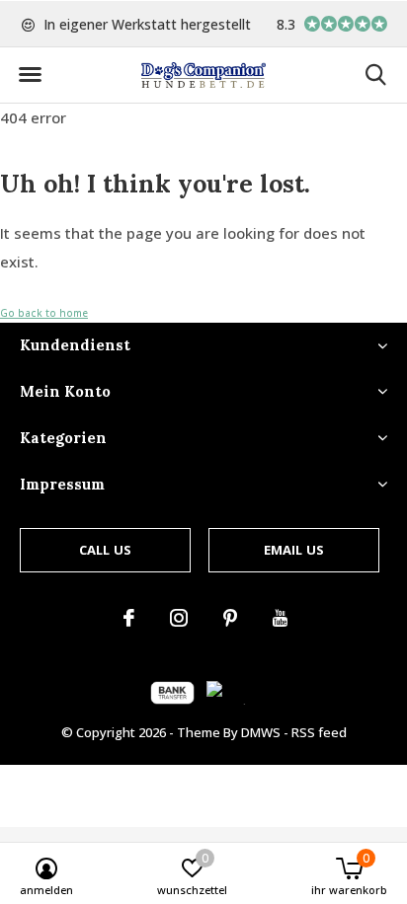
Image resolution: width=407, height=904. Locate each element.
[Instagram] (179, 618)
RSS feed (319, 732)
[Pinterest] (230, 618)
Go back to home (44, 313)
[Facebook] (128, 618)
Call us (105, 550)
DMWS (261, 732)
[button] (29, 75)
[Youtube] (280, 618)
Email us (294, 550)
